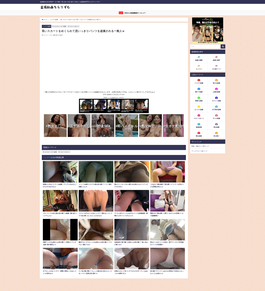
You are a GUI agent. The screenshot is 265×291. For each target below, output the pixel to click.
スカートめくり (74, 26)
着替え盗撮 (198, 100)
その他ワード (216, 69)
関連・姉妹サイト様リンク (200, 146)
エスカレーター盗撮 (60, 26)
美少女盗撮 (216, 83)
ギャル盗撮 (216, 118)
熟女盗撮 (199, 136)
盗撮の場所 (216, 60)
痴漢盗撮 (199, 127)
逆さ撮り (216, 136)
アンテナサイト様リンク (199, 151)
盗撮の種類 (198, 60)
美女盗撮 (216, 127)
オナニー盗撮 (216, 100)
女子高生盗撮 (216, 109)
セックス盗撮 (199, 109)
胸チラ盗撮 (198, 92)
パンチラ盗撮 (46, 26)
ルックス (199, 69)
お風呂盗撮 (216, 92)
